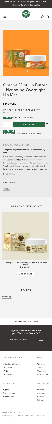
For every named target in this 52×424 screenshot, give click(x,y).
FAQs (5, 371)
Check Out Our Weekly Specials (26, 5)
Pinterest (41, 397)
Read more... (9, 174)
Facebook (41, 390)
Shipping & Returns (11, 364)
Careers (40, 368)
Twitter (40, 400)
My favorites (8, 397)
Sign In (6, 390)
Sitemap (40, 416)
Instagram (41, 393)
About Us (41, 364)
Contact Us (7, 375)
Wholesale (41, 371)
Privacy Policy (7, 416)
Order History (9, 393)
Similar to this (9, 183)
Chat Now (7, 368)
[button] (26, 111)
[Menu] (5, 16)
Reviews (6, 189)
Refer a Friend (43, 375)
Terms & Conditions (24, 416)
